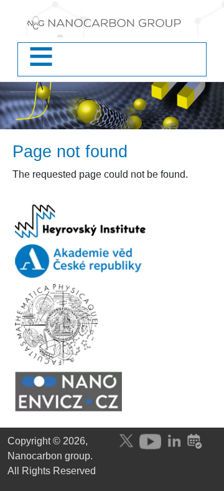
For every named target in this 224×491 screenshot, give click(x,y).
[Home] (112, 26)
